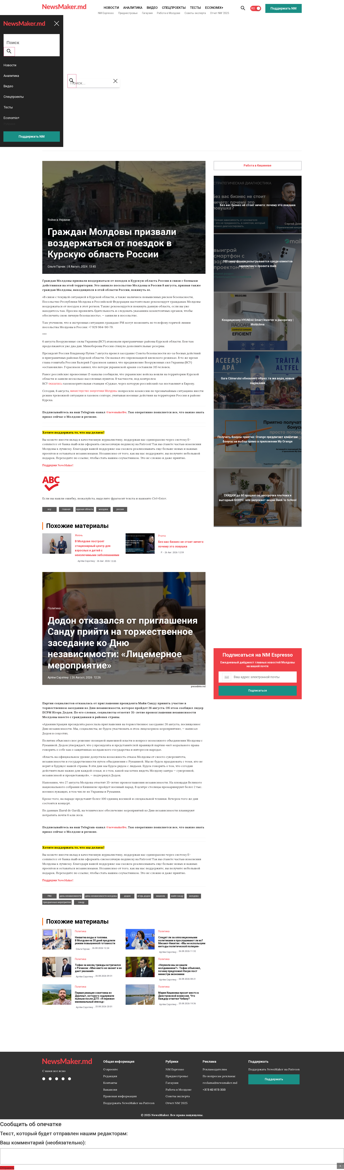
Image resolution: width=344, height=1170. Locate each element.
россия (120, 509)
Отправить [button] (7, 1168)
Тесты (195, 7)
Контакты (110, 1083)
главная (66, 509)
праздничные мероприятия (57, 902)
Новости (111, 7)
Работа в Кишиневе (257, 165)
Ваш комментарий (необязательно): (43, 1142)
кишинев (160, 896)
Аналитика (132, 7)
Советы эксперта (195, 13)
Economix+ (214, 7)
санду (81, 902)
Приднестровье (128, 13)
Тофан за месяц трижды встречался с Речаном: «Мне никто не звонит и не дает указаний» (98, 968)
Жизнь (79, 535)
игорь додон (144, 896)
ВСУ (49, 509)
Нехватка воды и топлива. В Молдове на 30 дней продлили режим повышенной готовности (95, 940)
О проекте (110, 1069)
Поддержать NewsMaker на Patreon (128, 1103)
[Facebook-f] (43, 1078)
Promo (162, 535)
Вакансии (110, 1089)
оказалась (55, 383)
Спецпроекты (174, 7)
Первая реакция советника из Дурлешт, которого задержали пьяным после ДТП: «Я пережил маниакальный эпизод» (94, 997)
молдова (103, 509)
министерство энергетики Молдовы (93, 391)
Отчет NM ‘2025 (219, 13)
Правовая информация (120, 1096)
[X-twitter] (50, 1078)
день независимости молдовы (101, 896)
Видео (152, 7)
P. (162, 552)
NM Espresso (106, 13)
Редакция (110, 1076)
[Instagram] (56, 1078)
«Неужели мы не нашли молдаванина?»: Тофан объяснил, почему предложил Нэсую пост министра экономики (179, 969)
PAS (49, 896)
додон (127, 896)
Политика (54, 608)
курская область (84, 509)
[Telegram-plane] (69, 1078)
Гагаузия (147, 13)
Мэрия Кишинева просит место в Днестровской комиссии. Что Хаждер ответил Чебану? (178, 995)
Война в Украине (59, 219)
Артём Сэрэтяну (86, 561)
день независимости (70, 896)
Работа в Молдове (168, 13)
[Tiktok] (63, 1078)
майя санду (177, 896)
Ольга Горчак (56, 266)
